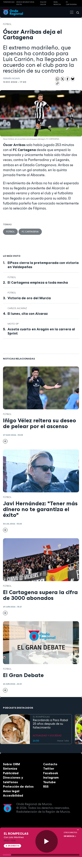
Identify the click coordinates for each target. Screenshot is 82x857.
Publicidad (11, 773)
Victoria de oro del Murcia (29, 298)
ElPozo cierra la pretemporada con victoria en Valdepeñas (43, 265)
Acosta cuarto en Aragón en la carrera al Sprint (41, 331)
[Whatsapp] (57, 79)
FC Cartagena (30, 231)
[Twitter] (62, 78)
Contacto (50, 764)
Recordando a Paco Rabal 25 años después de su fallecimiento (50, 724)
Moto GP (13, 323)
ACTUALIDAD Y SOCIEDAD (47, 735)
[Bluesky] (72, 78)
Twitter (48, 768)
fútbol (7, 24)
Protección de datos (18, 786)
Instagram (51, 777)
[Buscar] (76, 12)
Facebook (50, 773)
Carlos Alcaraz (17, 308)
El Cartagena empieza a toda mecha (38, 282)
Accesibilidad (13, 795)
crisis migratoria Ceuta (25, 3)
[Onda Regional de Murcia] (13, 12)
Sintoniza (10, 768)
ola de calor (43, 3)
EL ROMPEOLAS (41, 716)
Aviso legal (11, 791)
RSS (46, 786)
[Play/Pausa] (46, 841)
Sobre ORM (11, 764)
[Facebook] (67, 78)
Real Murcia (57, 3)
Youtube (49, 782)
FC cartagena (71, 3)
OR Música (69, 836)
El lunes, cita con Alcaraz (28, 314)
